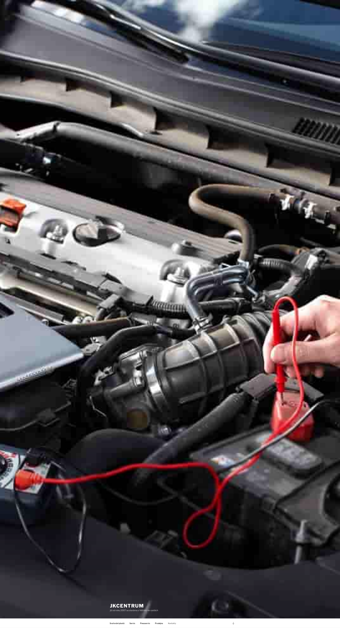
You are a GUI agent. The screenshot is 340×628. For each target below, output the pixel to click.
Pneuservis (145, 623)
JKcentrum (127, 606)
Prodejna (159, 623)
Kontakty (172, 623)
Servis (132, 623)
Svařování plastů (117, 623)
